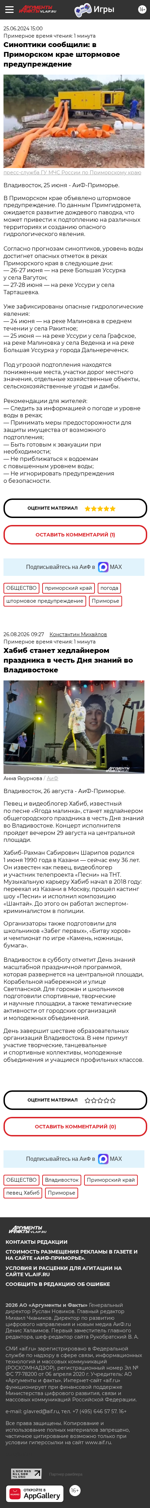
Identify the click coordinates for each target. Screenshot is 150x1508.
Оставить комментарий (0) (75, 1127)
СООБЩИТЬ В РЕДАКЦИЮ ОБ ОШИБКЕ (58, 1284)
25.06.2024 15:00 (23, 28)
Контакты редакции (37, 1242)
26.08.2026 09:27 (23, 634)
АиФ (52, 778)
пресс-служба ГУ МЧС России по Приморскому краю (72, 172)
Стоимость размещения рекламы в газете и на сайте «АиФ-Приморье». (72, 1255)
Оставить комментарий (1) (75, 535)
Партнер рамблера (65, 1474)
